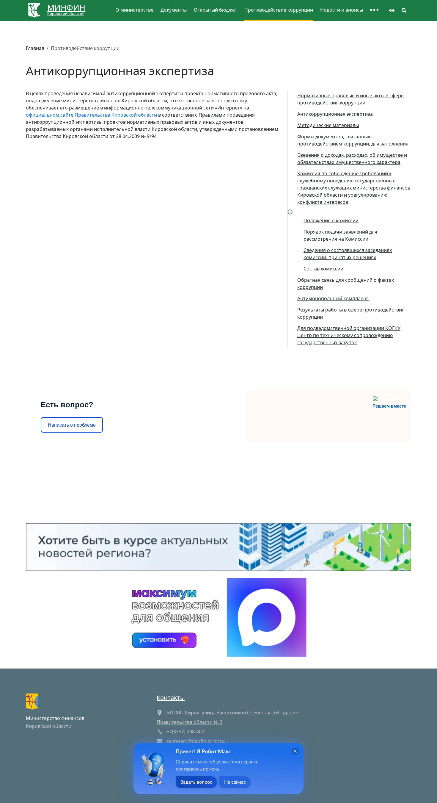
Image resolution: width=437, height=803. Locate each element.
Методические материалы (328, 125)
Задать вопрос (196, 782)
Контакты (171, 698)
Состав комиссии (323, 268)
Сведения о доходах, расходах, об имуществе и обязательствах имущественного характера (352, 158)
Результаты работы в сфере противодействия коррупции (351, 313)
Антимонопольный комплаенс (333, 298)
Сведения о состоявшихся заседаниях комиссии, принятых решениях (348, 254)
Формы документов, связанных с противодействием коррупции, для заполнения (352, 140)
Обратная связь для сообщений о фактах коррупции (345, 283)
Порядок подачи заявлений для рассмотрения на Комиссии (340, 235)
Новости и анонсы (341, 10)
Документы (174, 10)
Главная (35, 48)
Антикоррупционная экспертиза (335, 114)
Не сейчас (235, 782)
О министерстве (134, 10)
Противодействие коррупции (278, 10)
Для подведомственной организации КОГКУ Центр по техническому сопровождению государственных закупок (348, 335)
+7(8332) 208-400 (184, 731)
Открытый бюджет (215, 10)
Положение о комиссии (331, 220)
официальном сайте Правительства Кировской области (91, 115)
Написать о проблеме (72, 425)
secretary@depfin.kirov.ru (195, 741)
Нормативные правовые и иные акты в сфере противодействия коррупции (350, 99)
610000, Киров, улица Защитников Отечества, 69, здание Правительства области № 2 (227, 717)
